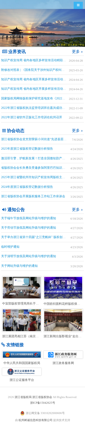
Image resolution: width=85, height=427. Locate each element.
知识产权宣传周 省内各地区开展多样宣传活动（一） (36, 88)
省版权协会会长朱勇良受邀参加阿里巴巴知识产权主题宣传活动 (42, 167)
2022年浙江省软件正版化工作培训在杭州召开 (31, 117)
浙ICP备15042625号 (42, 402)
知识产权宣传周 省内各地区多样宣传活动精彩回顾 (35, 60)
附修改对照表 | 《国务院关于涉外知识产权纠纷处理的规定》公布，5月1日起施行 (42, 70)
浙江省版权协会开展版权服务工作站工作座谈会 (33, 196)
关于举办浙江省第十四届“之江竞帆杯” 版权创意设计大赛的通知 (42, 237)
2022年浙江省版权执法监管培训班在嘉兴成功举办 (34, 107)
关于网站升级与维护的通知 (19, 265)
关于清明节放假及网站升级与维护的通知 (28, 256)
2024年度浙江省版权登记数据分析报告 (27, 186)
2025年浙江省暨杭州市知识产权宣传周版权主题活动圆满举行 (42, 177)
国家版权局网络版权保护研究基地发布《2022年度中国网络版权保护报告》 (42, 98)
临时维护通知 (10, 246)
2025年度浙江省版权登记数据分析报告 (27, 148)
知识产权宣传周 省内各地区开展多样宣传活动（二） (36, 79)
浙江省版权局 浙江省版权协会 (33, 397)
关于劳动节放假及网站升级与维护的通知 (28, 227)
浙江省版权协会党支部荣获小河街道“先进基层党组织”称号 (40, 139)
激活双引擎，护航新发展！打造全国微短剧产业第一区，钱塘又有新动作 (42, 158)
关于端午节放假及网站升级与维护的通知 (28, 218)
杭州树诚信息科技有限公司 (36, 420)
